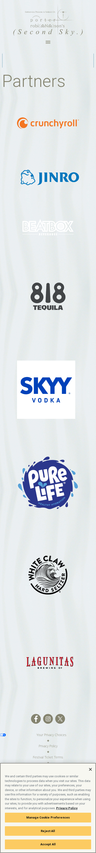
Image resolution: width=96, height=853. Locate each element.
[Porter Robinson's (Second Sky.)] (48, 20)
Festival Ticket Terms (48, 757)
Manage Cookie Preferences (48, 817)
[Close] (90, 769)
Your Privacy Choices (51, 735)
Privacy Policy (48, 746)
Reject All (48, 831)
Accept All (48, 844)
